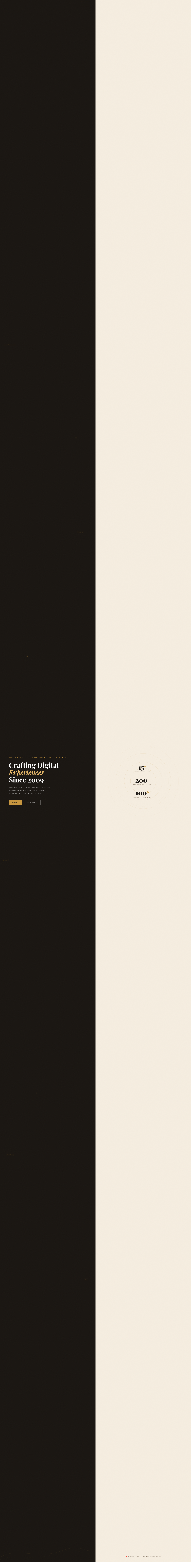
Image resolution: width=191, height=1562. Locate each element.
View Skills (32, 803)
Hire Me (15, 803)
